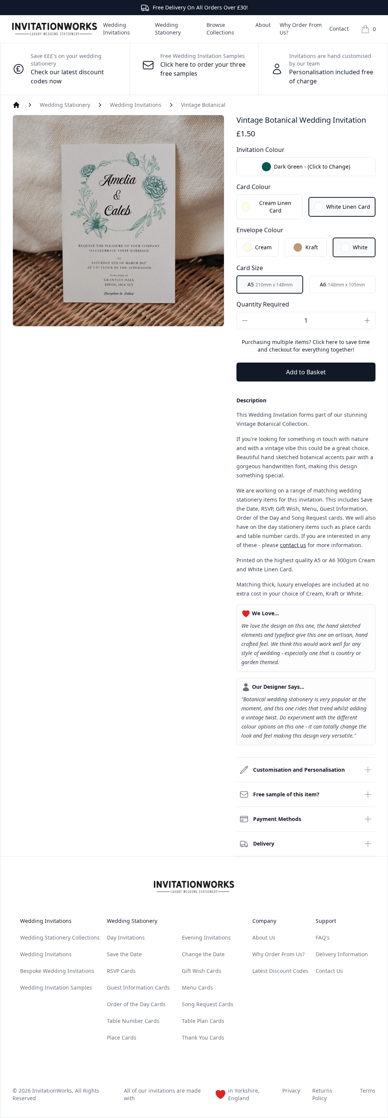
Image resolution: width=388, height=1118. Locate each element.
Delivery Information (342, 954)
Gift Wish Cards (201, 970)
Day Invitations (126, 937)
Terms (367, 1090)
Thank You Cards (203, 1037)
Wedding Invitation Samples (56, 987)
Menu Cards (197, 987)
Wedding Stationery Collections (60, 937)
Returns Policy (322, 1094)
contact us (293, 545)
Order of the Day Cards (136, 1004)
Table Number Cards (133, 1020)
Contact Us (329, 970)
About (263, 24)
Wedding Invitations (116, 28)
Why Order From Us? (301, 28)
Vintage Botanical (203, 104)
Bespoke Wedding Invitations (57, 970)
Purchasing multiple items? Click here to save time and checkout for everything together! (306, 345)
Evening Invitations (206, 937)
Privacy (291, 1090)
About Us (263, 937)
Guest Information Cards (138, 987)
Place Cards (121, 1037)
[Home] (16, 105)
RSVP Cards (121, 970)
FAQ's (323, 937)
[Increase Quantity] (367, 320)
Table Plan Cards (203, 1020)
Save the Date (124, 954)
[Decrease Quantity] (245, 320)
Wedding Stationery (168, 28)
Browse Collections (220, 28)
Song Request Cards (207, 1004)
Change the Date (203, 954)
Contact (339, 28)
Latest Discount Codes (280, 970)
